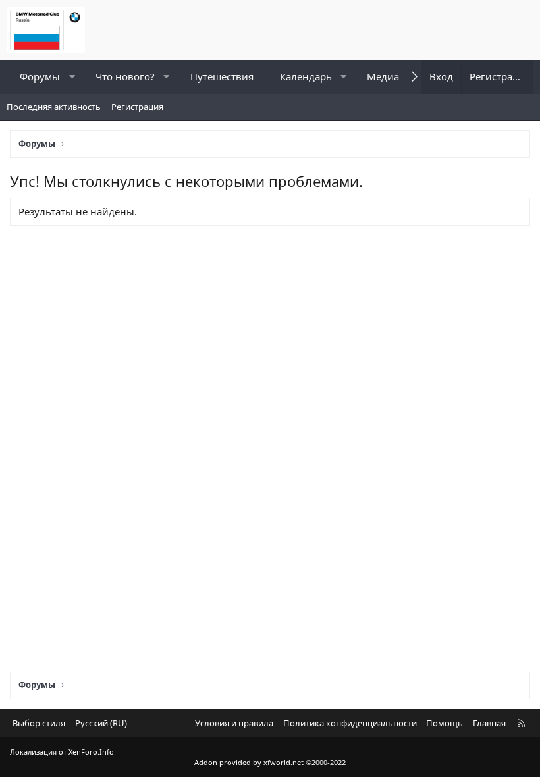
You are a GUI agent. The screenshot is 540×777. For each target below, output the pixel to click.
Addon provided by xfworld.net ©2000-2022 (270, 762)
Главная (489, 723)
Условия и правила (234, 723)
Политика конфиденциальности (350, 723)
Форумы (40, 76)
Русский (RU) (101, 723)
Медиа (383, 76)
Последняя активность (54, 107)
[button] (72, 77)
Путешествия (222, 76)
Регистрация (137, 107)
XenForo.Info (91, 752)
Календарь (306, 76)
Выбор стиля (39, 723)
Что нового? (125, 76)
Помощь (444, 723)
